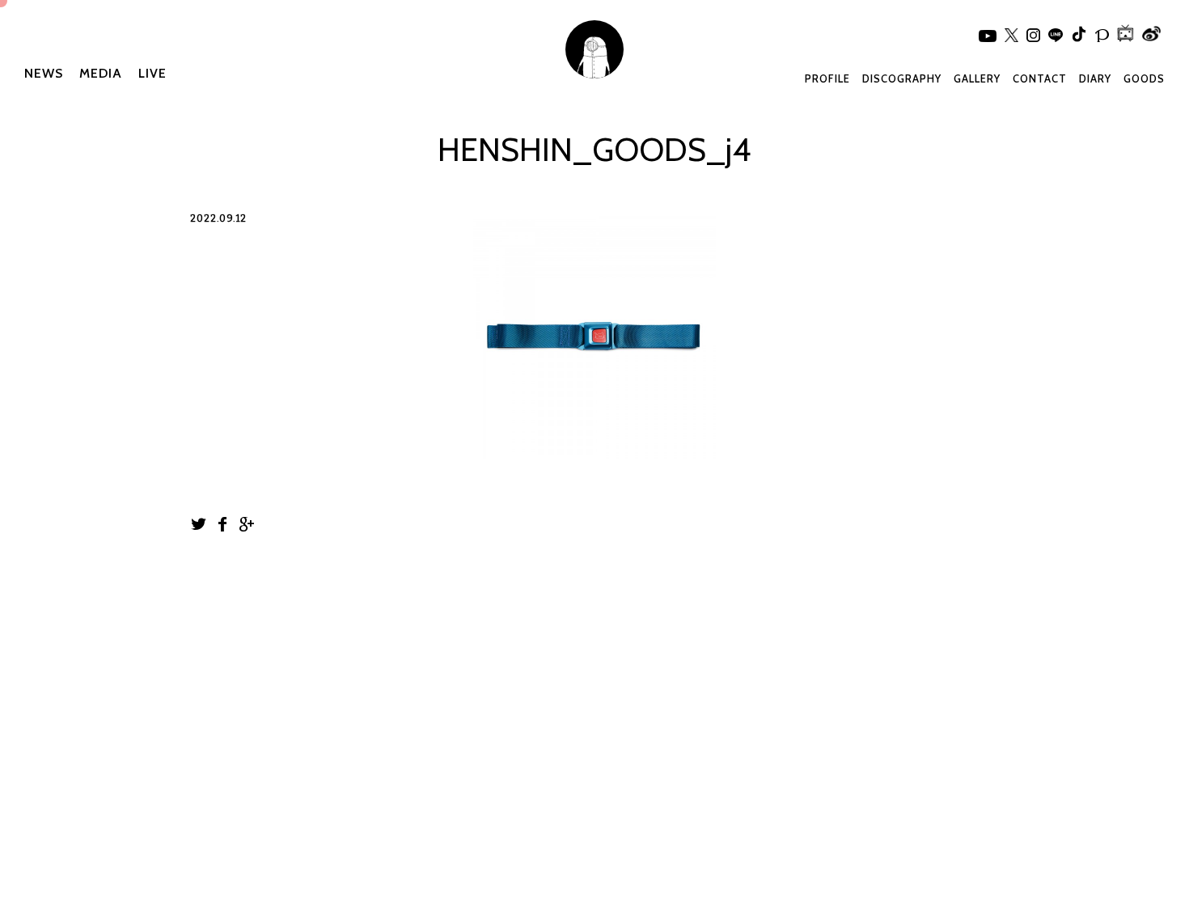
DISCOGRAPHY (901, 78)
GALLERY (977, 78)
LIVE (152, 73)
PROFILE (827, 78)
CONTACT (1040, 78)
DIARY (1095, 78)
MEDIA (100, 73)
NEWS (43, 73)
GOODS (1144, 78)
